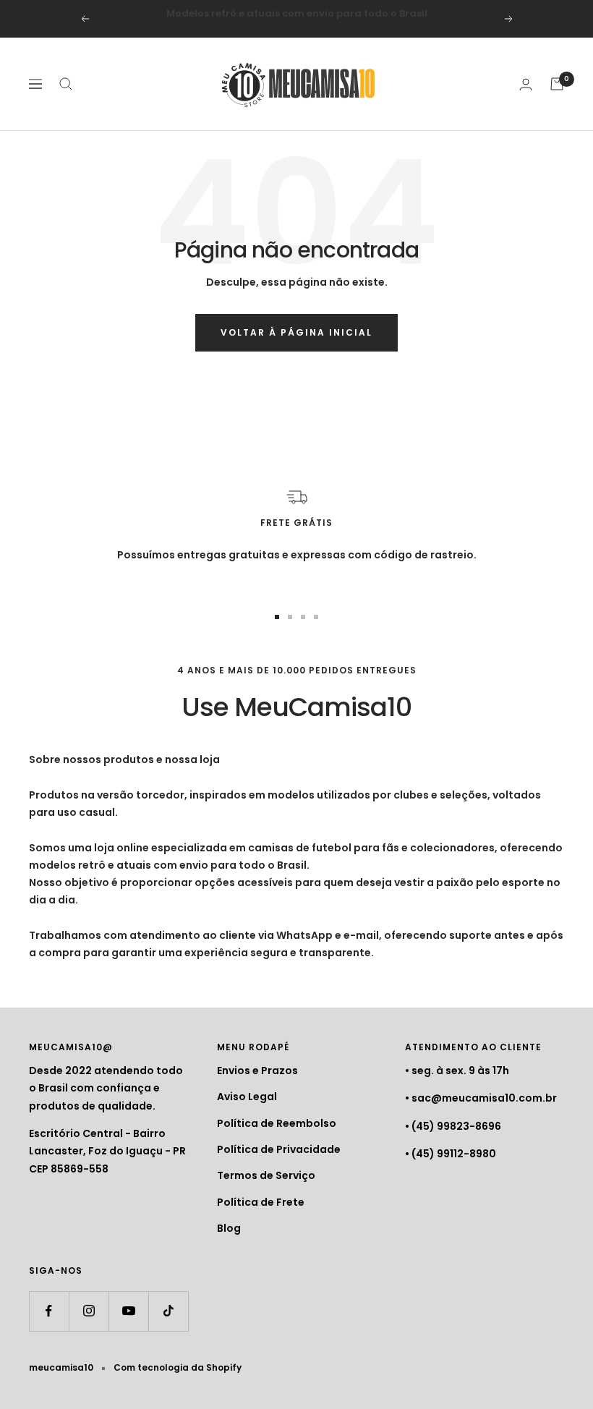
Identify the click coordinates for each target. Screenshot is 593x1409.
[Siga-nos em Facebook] (49, 1311)
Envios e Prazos (257, 1070)
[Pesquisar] (65, 83)
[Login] (525, 84)
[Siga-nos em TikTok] (168, 1311)
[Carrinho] (557, 83)
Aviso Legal (247, 1096)
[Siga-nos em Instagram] (88, 1311)
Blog (229, 1228)
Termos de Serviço (266, 1175)
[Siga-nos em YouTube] (128, 1311)
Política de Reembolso (276, 1123)
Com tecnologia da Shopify (178, 1367)
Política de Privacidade (279, 1149)
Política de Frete (260, 1202)
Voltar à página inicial (296, 332)
